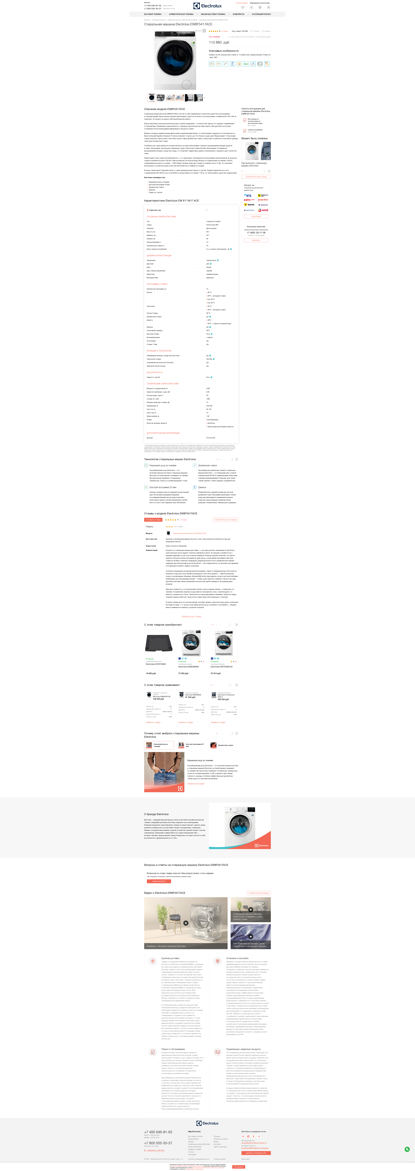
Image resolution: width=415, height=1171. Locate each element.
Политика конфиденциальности (198, 1159)
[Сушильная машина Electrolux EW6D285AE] (191, 643)
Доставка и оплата (195, 1136)
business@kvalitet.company (255, 1148)
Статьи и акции (241, 3)
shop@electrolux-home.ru (254, 1143)
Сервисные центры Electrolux (199, 1144)
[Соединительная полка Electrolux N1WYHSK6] (159, 643)
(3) (236, 661)
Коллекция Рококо (261, 14)
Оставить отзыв (153, 520)
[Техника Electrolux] (207, 5)
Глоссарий (192, 1154)
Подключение (193, 1139)
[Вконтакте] (243, 1136)
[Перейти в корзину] (260, 7)
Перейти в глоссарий (195, 784)
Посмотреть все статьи (256, 177)
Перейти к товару (153, 722)
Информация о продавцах (194, 1169)
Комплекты (238, 14)
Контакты (217, 1144)
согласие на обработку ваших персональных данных (186, 1166)
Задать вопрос (159, 881)
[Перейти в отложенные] (243, 7)
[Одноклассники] (253, 1136)
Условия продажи (219, 1159)
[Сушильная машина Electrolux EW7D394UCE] (224, 643)
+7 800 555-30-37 (152, 8)
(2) (203, 661)
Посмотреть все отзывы (226, 520)
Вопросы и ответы (221, 1139)
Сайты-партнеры (220, 1147)
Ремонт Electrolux (194, 1147)
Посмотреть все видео (259, 893)
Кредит (191, 1141)
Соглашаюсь (238, 1167)
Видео (216, 1141)
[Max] (248, 1136)
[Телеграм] (258, 1136)
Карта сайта (245, 1159)
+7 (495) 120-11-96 (256, 232)
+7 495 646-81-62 (152, 5)
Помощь (217, 1136)
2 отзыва (224, 31)
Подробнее (256, 216)
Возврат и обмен (194, 1149)
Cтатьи (191, 1152)
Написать (256, 240)
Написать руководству (256, 1153)
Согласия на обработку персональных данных (207, 1167)
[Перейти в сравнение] (251, 7)
